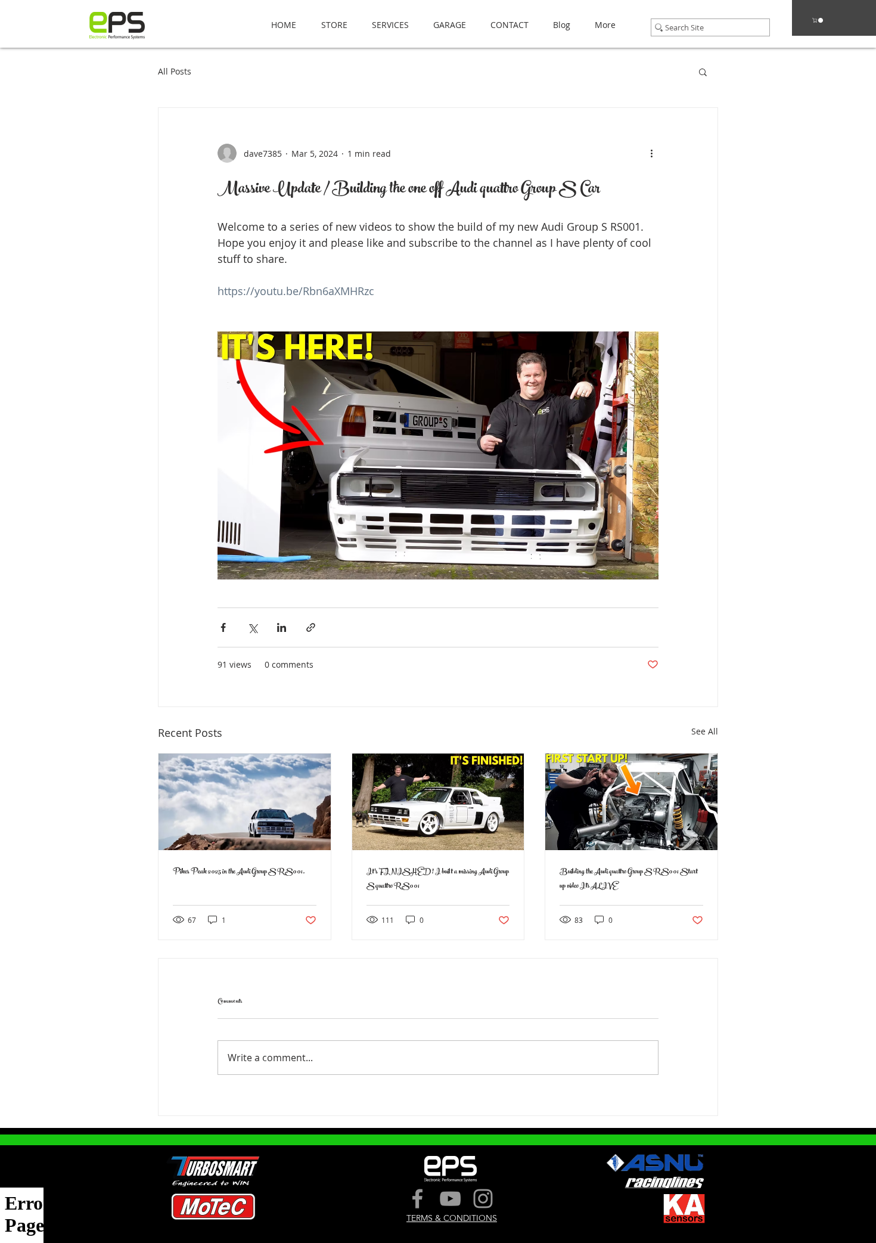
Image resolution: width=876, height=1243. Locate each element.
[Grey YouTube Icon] (450, 1198)
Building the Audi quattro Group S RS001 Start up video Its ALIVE (629, 879)
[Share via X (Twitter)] (252, 627)
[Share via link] (310, 627)
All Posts (174, 71)
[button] (330, 24)
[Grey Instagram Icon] (483, 1198)
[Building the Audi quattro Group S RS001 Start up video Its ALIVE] (631, 802)
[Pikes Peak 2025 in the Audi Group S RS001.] (245, 802)
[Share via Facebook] (223, 627)
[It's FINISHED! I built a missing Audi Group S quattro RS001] (438, 802)
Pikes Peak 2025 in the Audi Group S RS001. (239, 872)
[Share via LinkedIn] (281, 627)
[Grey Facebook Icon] (417, 1198)
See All (704, 731)
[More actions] (651, 153)
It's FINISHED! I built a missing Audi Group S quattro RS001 (437, 879)
